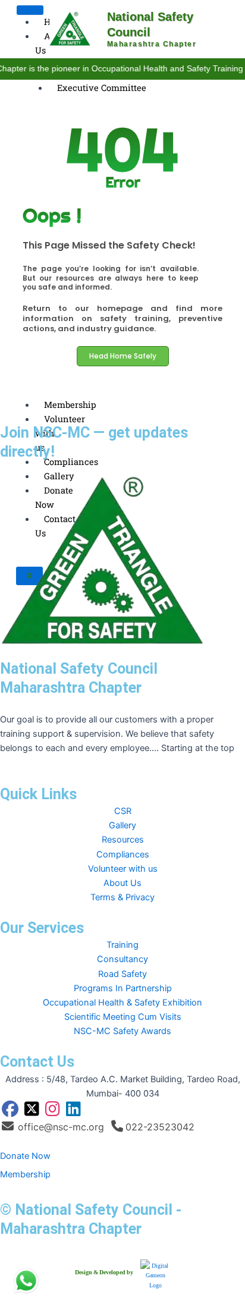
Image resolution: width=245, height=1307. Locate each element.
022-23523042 (159, 1127)
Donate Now (25, 1156)
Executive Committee (101, 87)
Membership (70, 404)
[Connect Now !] (26, 1281)
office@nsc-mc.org (61, 1127)
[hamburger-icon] (30, 10)
